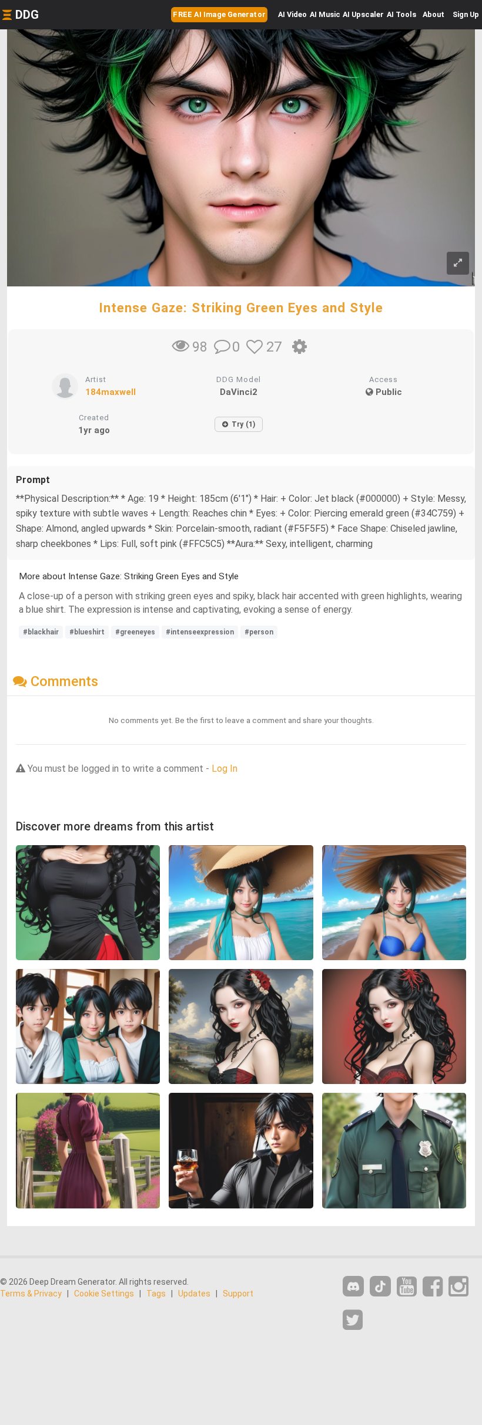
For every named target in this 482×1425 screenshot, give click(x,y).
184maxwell (110, 392)
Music (325, 14)
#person (259, 632)
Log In (224, 768)
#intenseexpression (200, 632)
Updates (194, 1293)
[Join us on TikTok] (380, 1286)
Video (292, 14)
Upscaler (363, 14)
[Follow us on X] (353, 1320)
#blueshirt (87, 632)
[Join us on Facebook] (433, 1287)
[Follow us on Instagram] (458, 1287)
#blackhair (41, 632)
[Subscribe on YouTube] (407, 1287)
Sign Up (466, 14)
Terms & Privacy (31, 1293)
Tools (401, 14)
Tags (156, 1293)
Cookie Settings (104, 1293)
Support (238, 1293)
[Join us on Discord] (353, 1286)
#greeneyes (135, 632)
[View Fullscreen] (458, 263)
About (433, 14)
